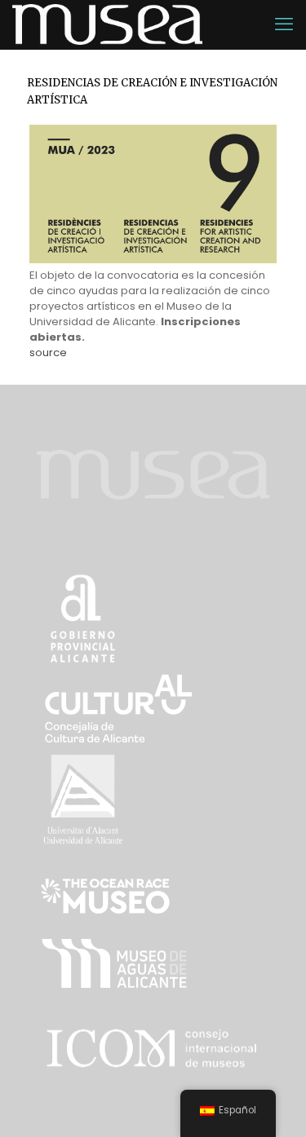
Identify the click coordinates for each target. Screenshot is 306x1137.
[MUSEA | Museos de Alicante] (107, 24)
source (48, 352)
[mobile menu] (284, 24)
